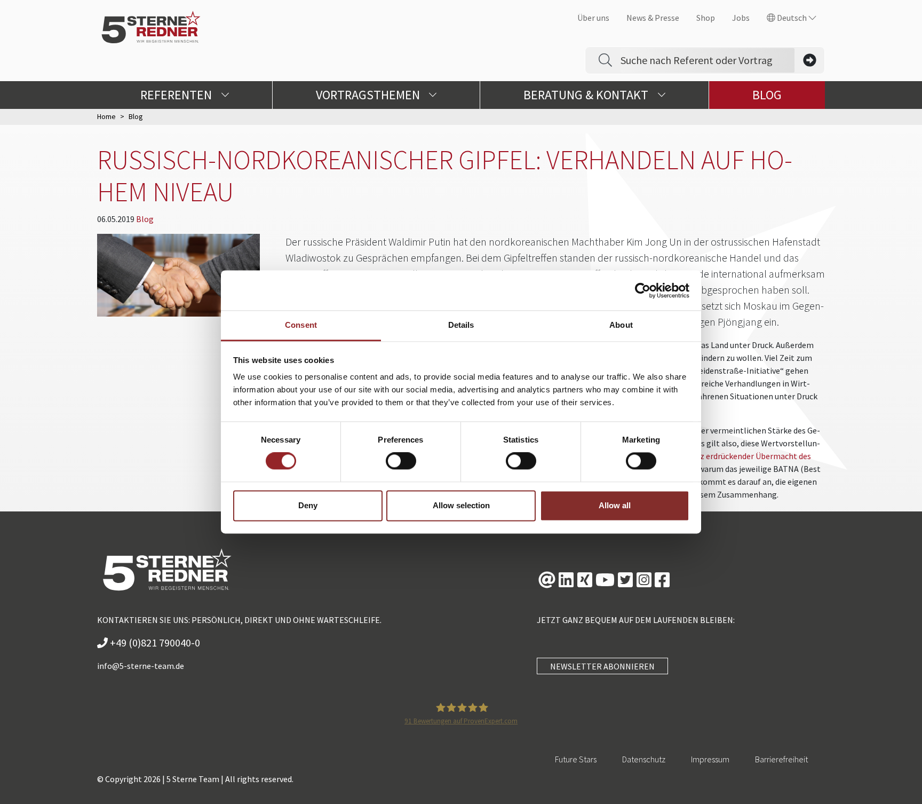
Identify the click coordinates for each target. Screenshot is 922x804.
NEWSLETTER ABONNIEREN (602, 666)
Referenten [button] (177, 94)
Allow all (615, 505)
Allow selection (461, 505)
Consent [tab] (301, 324)
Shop (705, 17)
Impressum (710, 759)
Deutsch (791, 17)
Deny (307, 505)
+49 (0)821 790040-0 (154, 642)
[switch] (401, 461)
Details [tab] (461, 324)
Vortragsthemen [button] (369, 94)
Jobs (741, 17)
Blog (767, 94)
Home (106, 116)
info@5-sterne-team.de (140, 665)
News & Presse (652, 17)
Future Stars (576, 759)
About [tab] (621, 324)
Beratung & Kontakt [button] (587, 94)
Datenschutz (643, 759)
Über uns (593, 17)
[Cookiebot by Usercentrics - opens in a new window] (642, 290)
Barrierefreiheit (781, 759)
